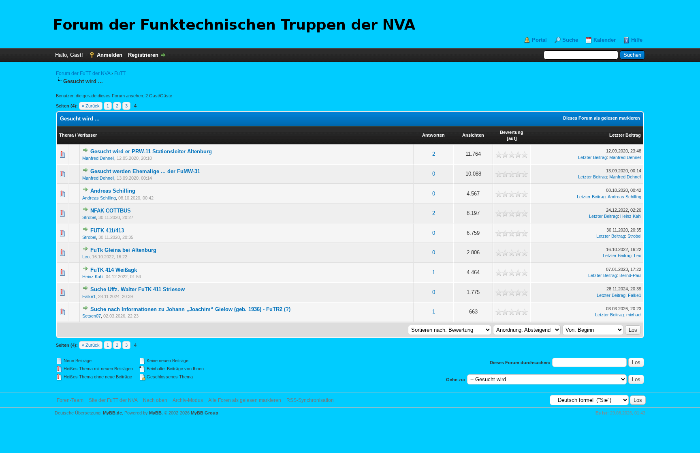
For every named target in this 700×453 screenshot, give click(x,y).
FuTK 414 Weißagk (113, 270)
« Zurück (91, 105)
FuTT (120, 73)
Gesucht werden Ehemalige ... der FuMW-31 (145, 171)
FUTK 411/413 (107, 231)
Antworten (433, 135)
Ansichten (473, 135)
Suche (570, 40)
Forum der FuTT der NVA (83, 73)
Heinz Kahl (630, 216)
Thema (66, 135)
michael (633, 314)
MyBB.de (112, 412)
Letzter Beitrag (625, 135)
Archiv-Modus (188, 400)
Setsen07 (91, 315)
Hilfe (636, 40)
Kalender (604, 40)
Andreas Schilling (112, 191)
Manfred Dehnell (98, 158)
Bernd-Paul (630, 275)
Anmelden (109, 55)
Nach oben (155, 400)
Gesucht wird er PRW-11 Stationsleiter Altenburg (151, 151)
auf (511, 138)
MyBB (155, 412)
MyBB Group (204, 412)
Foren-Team (70, 400)
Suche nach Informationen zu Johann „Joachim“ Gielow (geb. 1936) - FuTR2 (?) (190, 309)
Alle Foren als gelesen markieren (244, 400)
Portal (539, 40)
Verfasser (87, 135)
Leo (86, 256)
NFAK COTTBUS (110, 211)
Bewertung (511, 132)
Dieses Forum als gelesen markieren (601, 118)
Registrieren (143, 55)
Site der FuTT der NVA (113, 400)
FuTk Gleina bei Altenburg (123, 250)
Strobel (89, 217)
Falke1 (89, 296)
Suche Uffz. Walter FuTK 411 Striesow (137, 289)
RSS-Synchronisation (310, 400)
